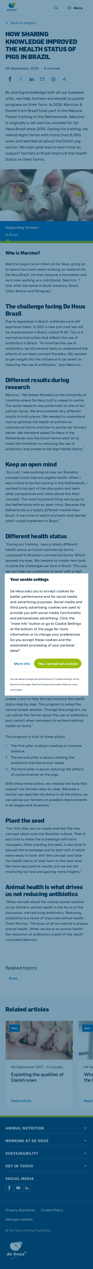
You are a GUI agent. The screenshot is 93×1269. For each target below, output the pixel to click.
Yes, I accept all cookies (58, 663)
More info (22, 663)
